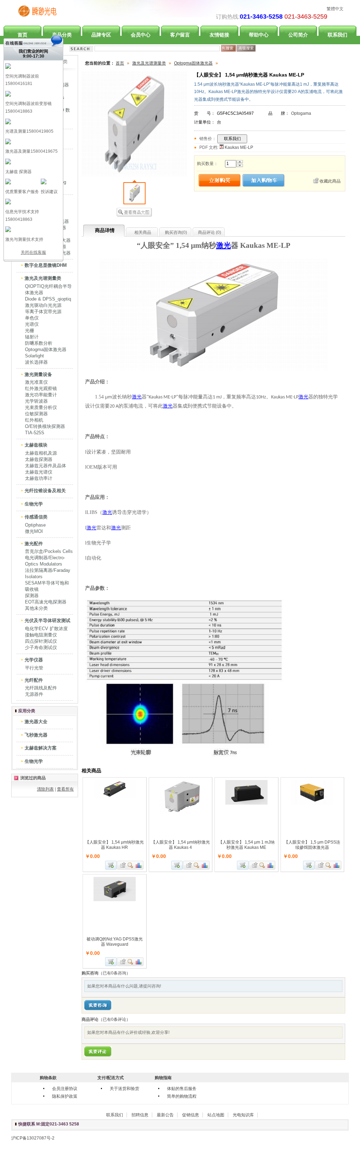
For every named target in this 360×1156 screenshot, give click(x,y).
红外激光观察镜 (41, 388)
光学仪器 (34, 659)
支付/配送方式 (110, 1077)
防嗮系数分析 (38, 343)
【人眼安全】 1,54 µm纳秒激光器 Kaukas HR (114, 845)
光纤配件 (34, 680)
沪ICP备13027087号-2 (32, 1138)
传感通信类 (36, 517)
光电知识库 (243, 1114)
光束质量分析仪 (41, 407)
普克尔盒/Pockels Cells (49, 551)
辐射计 (32, 336)
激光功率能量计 (41, 394)
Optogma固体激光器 (45, 349)
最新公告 (165, 1114)
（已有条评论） (114, 1019)
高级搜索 (246, 48)
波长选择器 (36, 362)
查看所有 (65, 789)
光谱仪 (32, 324)
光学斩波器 (36, 401)
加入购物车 (111, 865)
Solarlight (34, 355)
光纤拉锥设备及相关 (45, 490)
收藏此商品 (330, 181)
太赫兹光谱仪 (38, 472)
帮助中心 (259, 35)
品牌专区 (101, 35)
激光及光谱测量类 (43, 278)
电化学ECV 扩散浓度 (46, 628)
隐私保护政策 (64, 1096)
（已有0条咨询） (114, 973)
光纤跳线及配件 (41, 688)
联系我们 (337, 35)
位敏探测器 (36, 413)
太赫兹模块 (36, 445)
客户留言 (180, 35)
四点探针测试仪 (41, 641)
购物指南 (163, 1077)
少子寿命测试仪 (41, 647)
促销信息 (190, 1114)
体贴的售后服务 (182, 1088)
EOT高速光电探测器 (45, 602)
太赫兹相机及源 (41, 453)
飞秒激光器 (36, 735)
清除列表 (45, 789)
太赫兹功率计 (38, 478)
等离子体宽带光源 (43, 311)
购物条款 (48, 1077)
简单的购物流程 (182, 1096)
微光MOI (34, 531)
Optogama (301, 113)
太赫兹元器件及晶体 (45, 465)
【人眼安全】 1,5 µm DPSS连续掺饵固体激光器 (312, 845)
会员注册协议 (64, 1088)
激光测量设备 (38, 374)
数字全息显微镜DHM (46, 265)
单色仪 (32, 318)
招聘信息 (139, 1114)
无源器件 (34, 694)
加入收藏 (122, 865)
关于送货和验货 (124, 1088)
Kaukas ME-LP (238, 147)
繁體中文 (335, 8)
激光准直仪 (36, 382)
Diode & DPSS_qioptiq (48, 299)
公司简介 (298, 35)
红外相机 (34, 420)
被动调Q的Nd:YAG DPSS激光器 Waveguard (114, 942)
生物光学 (34, 504)
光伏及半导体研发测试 (47, 620)
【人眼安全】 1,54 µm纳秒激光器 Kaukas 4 (180, 845)
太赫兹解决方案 (41, 748)
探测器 (32, 595)
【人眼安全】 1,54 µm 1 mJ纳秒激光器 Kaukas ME (246, 845)
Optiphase (35, 525)
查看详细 (131, 865)
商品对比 (138, 865)
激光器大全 (36, 721)
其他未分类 (36, 608)
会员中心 (140, 35)
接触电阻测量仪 (41, 635)
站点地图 (215, 1114)
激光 (223, 245)
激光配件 (34, 543)
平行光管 (34, 668)
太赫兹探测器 (38, 459)
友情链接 (219, 35)
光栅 (29, 330)
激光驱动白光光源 (43, 305)
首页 (120, 63)
